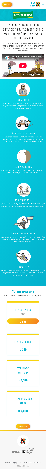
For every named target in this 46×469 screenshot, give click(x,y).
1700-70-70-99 (22, 463)
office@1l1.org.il (10, 463)
